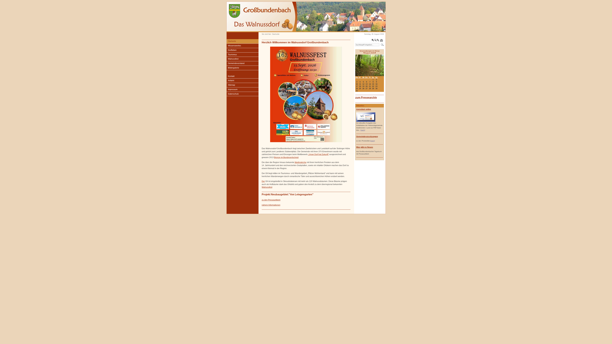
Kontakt (231, 76)
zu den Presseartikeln (271, 200)
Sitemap (231, 85)
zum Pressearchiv (366, 97)
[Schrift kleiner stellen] (378, 41)
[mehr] (363, 130)
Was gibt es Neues (364, 147)
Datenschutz (233, 94)
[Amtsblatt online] (365, 121)
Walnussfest (233, 59)
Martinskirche (300, 162)
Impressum (232, 89)
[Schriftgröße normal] (375, 41)
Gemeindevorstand (236, 63)
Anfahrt (231, 80)
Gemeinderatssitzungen (367, 136)
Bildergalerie (233, 68)
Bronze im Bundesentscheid (286, 157)
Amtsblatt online (363, 109)
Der (263, 181)
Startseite (232, 41)
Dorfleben (232, 50)
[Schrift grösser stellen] (373, 41)
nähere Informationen (271, 205)
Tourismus (232, 54)
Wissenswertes (234, 46)
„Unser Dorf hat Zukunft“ (318, 154)
